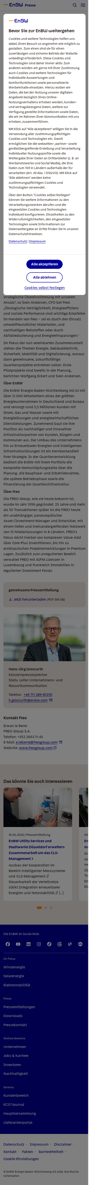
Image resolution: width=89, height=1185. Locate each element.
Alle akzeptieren (44, 264)
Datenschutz (18, 241)
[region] (44, 592)
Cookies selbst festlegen (44, 288)
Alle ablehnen (44, 277)
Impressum (37, 241)
